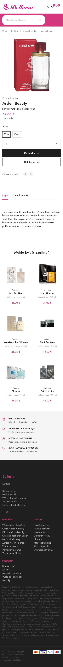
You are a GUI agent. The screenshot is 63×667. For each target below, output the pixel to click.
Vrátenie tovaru (10, 546)
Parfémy (15, 31)
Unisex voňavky (41, 532)
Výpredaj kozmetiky (12, 576)
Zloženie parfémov (11, 553)
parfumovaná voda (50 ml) (16, 346)
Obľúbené (29, 162)
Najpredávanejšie (42, 542)
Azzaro (47, 290)
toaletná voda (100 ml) (47, 395)
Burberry (15, 290)
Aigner (47, 339)
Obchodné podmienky (13, 532)
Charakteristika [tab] (21, 195)
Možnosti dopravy (11, 539)
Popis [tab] (5, 195)
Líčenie (6, 569)
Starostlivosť (8, 566)
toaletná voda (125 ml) (47, 346)
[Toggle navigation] (59, 20)
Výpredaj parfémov (43, 550)
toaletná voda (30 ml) (47, 297)
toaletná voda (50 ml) (16, 297)
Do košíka (29, 153)
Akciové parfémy (42, 546)
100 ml (17, 134)
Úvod (4, 31)
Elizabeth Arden (30, 31)
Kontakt (6, 484)
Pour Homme (47, 293)
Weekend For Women (16, 342)
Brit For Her (15, 293)
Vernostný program (11, 550)
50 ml (6, 134)
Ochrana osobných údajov (15, 535)
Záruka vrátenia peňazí (13, 542)
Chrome (15, 391)
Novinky (38, 539)
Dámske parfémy (42, 525)
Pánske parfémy (42, 528)
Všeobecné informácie (13, 525)
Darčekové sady (42, 535)
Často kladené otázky (13, 528)
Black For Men (47, 342)
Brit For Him (47, 391)
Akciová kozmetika (11, 573)
